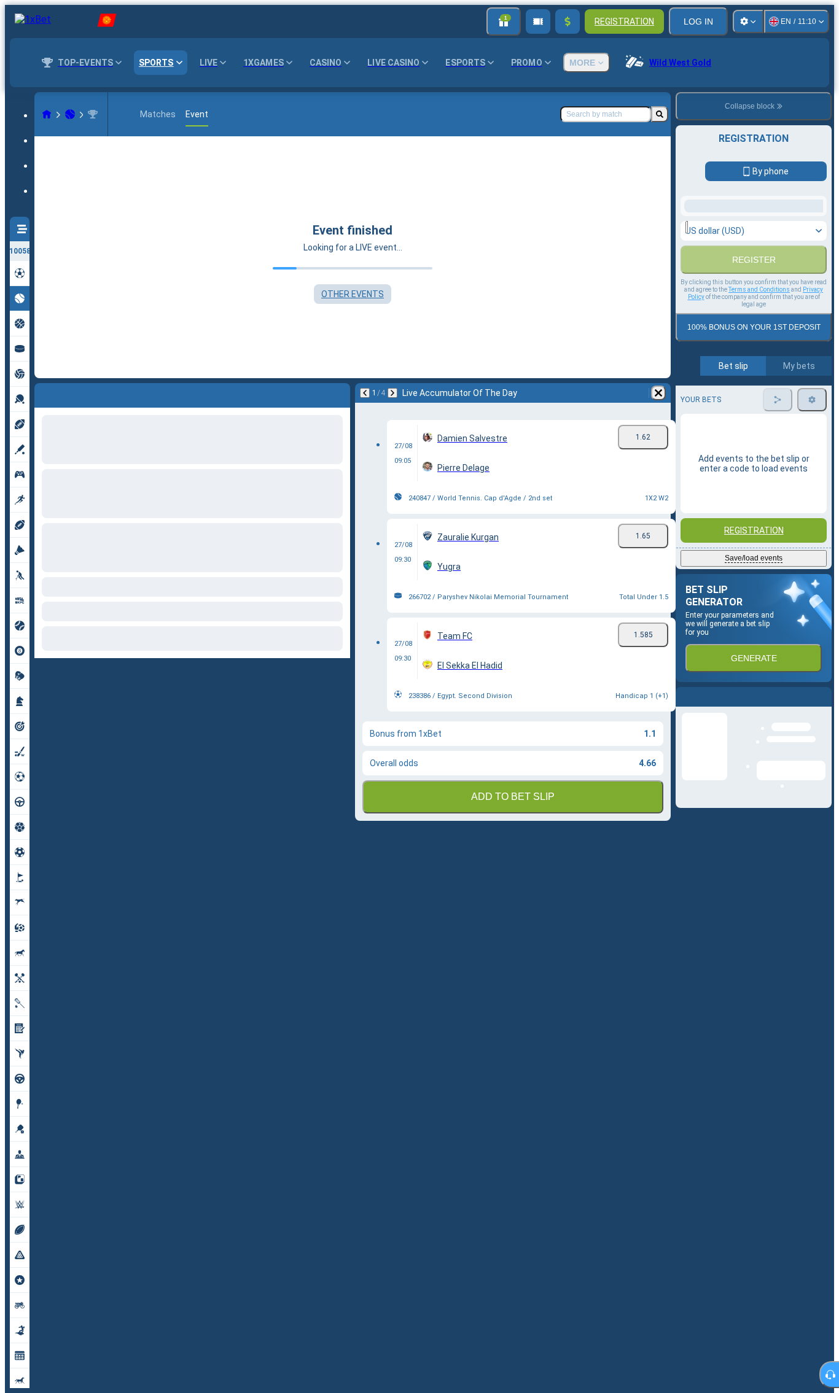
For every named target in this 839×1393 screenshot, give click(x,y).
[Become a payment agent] (538, 21)
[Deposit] (567, 21)
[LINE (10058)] (46, 114)
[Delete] (337, 393)
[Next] (76, 393)
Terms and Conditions (759, 455)
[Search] (659, 114)
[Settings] (748, 21)
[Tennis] (70, 114)
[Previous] (44, 393)
